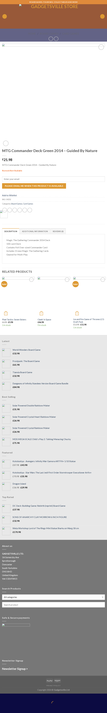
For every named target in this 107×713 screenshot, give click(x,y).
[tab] (10, 231)
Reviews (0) (58, 231)
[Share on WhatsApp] (4, 210)
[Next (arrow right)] (11, 708)
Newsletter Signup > (15, 668)
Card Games (70, 33)
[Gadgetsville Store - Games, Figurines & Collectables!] (53, 16)
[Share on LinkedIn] (29, 210)
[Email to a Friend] (19, 210)
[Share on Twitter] (14, 210)
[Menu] (4, 16)
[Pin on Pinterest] (24, 210)
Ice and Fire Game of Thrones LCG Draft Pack (88, 320)
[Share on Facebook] (9, 210)
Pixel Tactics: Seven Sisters (14, 319)
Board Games (49, 33)
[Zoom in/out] (11, 696)
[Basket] (102, 16)
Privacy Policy (53, 686)
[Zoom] (5, 143)
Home (32, 33)
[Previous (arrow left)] (2, 708)
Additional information (35, 231)
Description (10, 231)
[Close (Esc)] (2, 696)
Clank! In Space (44, 319)
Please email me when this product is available (34, 186)
